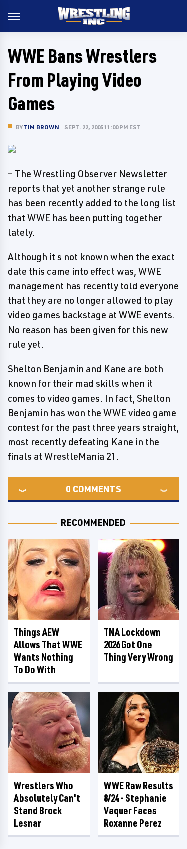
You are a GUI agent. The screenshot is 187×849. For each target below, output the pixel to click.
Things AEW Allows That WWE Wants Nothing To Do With (48, 651)
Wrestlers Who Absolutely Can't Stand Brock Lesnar (47, 804)
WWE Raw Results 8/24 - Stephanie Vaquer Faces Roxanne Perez (138, 804)
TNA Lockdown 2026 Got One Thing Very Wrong (138, 644)
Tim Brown (41, 127)
